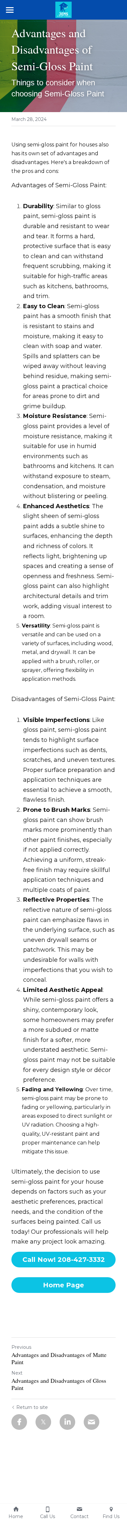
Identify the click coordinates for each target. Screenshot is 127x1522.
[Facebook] (19, 1422)
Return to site (32, 1407)
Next (16, 1373)
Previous (21, 1347)
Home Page (63, 1285)
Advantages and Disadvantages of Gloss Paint (58, 1384)
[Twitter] (43, 1422)
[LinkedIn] (67, 1422)
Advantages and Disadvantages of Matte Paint (58, 1358)
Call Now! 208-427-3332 (63, 1259)
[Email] (91, 1422)
